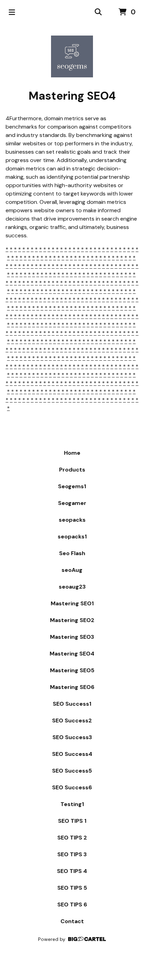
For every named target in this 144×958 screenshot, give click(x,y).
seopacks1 (72, 536)
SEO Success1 (72, 703)
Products (72, 469)
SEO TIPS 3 (72, 854)
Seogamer (72, 503)
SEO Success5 (72, 770)
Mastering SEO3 (72, 637)
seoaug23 (72, 586)
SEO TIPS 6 (72, 904)
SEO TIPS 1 (72, 821)
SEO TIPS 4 (72, 871)
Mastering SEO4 (72, 653)
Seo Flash (72, 553)
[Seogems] (72, 56)
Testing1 (72, 804)
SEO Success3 (72, 737)
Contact (72, 921)
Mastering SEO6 (72, 687)
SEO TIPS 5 (72, 887)
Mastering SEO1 (72, 603)
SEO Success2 (72, 720)
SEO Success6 (72, 787)
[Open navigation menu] (12, 12)
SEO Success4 (72, 754)
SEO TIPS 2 (72, 837)
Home (72, 453)
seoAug (72, 570)
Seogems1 (72, 486)
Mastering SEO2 (72, 620)
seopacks (72, 519)
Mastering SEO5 (72, 670)
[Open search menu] (98, 12)
